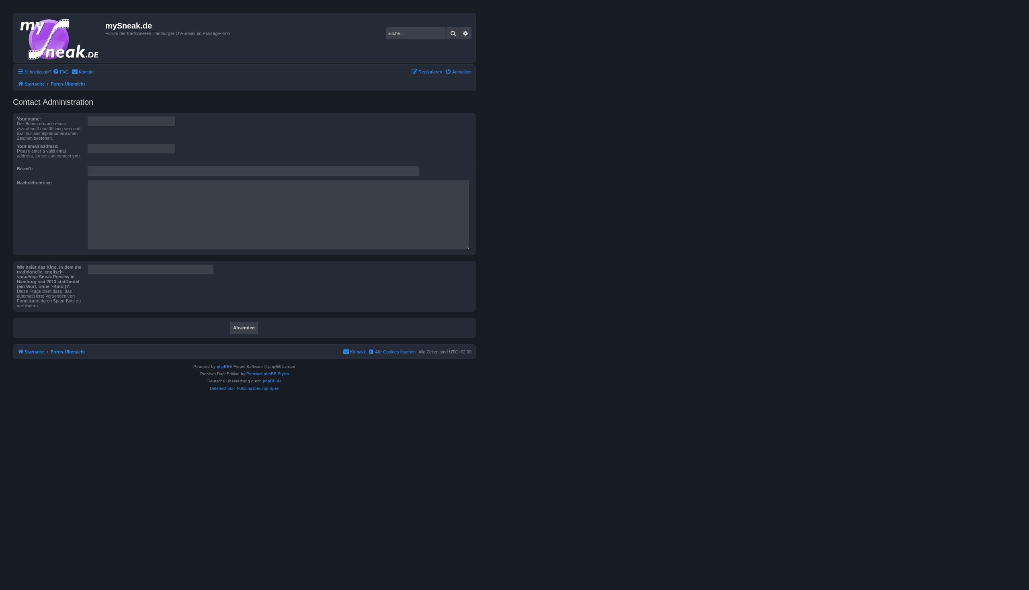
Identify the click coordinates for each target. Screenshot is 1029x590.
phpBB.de (272, 381)
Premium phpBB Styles (267, 374)
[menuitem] (61, 72)
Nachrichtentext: (34, 182)
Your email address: (38, 146)
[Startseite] (60, 37)
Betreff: (25, 168)
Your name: (29, 118)
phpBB (223, 366)
